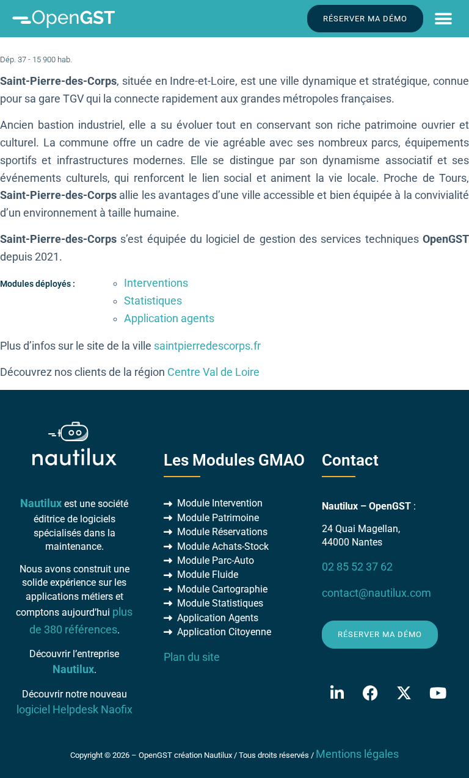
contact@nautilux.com (376, 593)
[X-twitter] (404, 693)
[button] (443, 18)
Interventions (156, 283)
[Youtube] (438, 693)
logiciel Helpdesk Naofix (74, 710)
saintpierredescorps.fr (207, 346)
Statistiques (153, 301)
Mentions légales (357, 754)
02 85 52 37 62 (357, 567)
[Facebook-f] (370, 693)
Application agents (169, 318)
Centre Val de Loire (213, 372)
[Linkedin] (337, 693)
